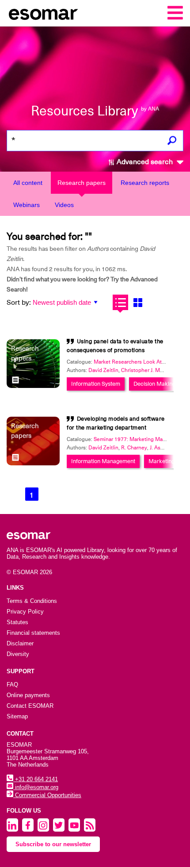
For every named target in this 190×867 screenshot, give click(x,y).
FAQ (12, 684)
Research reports (145, 182)
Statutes (17, 622)
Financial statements (33, 632)
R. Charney (134, 447)
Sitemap (17, 716)
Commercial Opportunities (47, 795)
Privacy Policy (25, 611)
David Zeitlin (103, 370)
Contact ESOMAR (30, 705)
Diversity (18, 654)
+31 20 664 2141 (35, 779)
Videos (64, 204)
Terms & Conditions (32, 601)
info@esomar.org (35, 787)
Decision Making (154, 383)
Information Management (103, 461)
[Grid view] (137, 302)
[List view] (120, 302)
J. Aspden (161, 447)
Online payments (28, 695)
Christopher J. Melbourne (151, 370)
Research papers (81, 182)
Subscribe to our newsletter (53, 844)
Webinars (26, 204)
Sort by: (19, 302)
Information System (95, 383)
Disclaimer (20, 643)
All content (27, 182)
